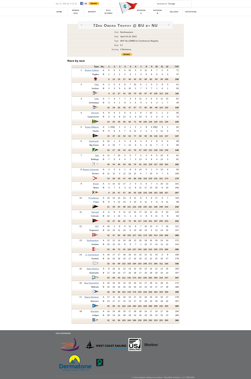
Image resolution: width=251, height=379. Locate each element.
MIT (97, 226)
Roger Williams (92, 127)
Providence (93, 198)
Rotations (191, 12)
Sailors (174, 12)
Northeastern (93, 240)
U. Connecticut (92, 254)
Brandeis (95, 311)
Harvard (95, 212)
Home (59, 12)
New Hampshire (91, 283)
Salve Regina (93, 269)
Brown (96, 184)
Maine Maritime (92, 297)
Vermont (95, 113)
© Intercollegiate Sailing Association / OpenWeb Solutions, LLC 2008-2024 (163, 377)
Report (92, 12)
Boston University (91, 169)
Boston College (92, 70)
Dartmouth (94, 141)
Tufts (96, 84)
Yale (97, 155)
